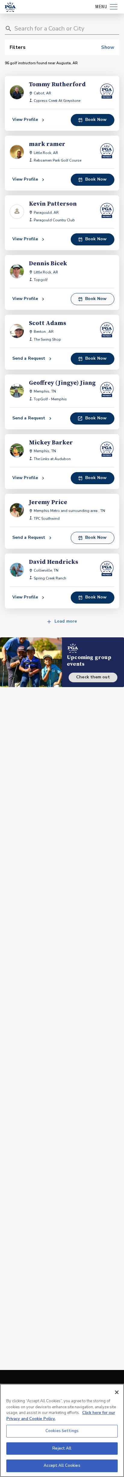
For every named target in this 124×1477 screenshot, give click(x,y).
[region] (62, 1430)
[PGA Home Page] (10, 7)
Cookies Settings (62, 1431)
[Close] (116, 1392)
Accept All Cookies (62, 1465)
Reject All (61, 1448)
